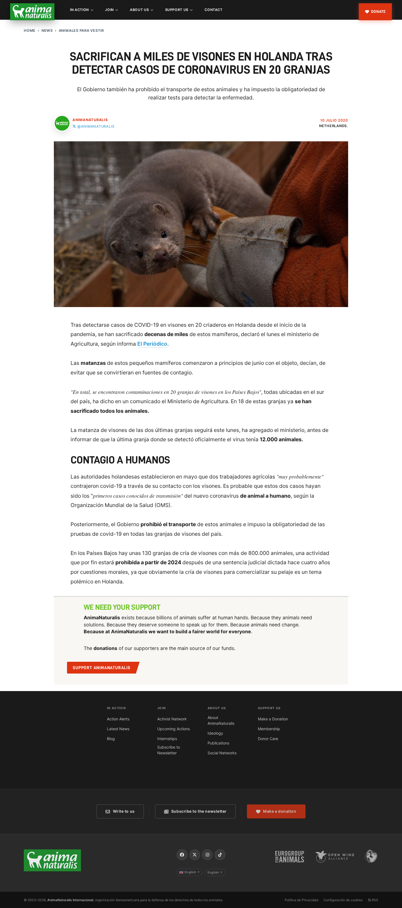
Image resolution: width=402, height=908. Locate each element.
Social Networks (222, 753)
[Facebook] (182, 854)
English (192, 872)
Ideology (215, 733)
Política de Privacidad (301, 900)
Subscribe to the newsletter (199, 811)
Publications (218, 743)
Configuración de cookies (343, 900)
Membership (269, 728)
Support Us (176, 10)
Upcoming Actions (173, 728)
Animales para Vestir (81, 30)
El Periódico (152, 343)
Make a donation (279, 811)
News (47, 30)
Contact (213, 10)
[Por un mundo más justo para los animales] (32, 11)
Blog (111, 738)
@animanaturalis (95, 126)
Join (109, 10)
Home (30, 30)
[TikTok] (220, 854)
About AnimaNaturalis (221, 720)
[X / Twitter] (195, 854)
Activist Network (172, 719)
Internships (167, 738)
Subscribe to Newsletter (168, 750)
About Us (139, 10)
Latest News (118, 728)
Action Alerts (118, 719)
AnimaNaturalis (90, 120)
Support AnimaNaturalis (101, 668)
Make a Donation (273, 719)
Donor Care (268, 738)
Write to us (124, 811)
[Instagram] (207, 854)
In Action (79, 10)
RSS (374, 900)
